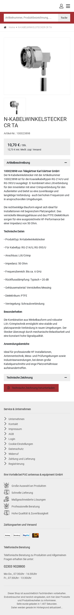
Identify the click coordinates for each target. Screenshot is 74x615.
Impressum (15, 428)
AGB (11, 433)
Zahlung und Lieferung (22, 458)
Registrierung (16, 463)
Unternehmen (16, 419)
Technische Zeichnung (20, 377)
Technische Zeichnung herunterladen (33, 387)
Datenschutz (16, 448)
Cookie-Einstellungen (21, 443)
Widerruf (14, 453)
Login (12, 438)
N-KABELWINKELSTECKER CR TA (35, 27)
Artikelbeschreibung (18, 162)
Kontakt (13, 424)
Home (11, 27)
